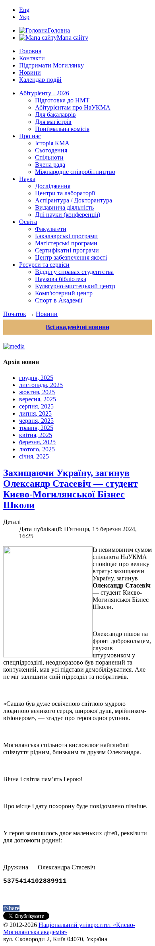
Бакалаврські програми (66, 236)
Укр (24, 16)
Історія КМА (52, 143)
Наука (27, 178)
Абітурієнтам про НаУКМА (72, 107)
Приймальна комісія (62, 128)
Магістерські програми (66, 243)
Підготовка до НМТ (62, 100)
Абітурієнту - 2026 (44, 93)
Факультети (50, 228)
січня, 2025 (34, 456)
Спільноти (49, 157)
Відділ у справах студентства (74, 271)
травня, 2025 (36, 427)
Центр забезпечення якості (71, 257)
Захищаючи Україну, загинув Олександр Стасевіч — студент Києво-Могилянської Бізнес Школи (70, 489)
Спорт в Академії (58, 300)
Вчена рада (50, 164)
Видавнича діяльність (64, 207)
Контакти (32, 58)
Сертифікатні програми (67, 250)
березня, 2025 (37, 442)
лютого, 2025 (37, 449)
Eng (24, 9)
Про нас (30, 136)
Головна (30, 51)
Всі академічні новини (77, 327)
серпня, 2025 (36, 406)
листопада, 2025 (41, 384)
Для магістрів (53, 121)
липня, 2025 (35, 413)
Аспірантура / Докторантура (73, 200)
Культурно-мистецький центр (75, 286)
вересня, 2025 (37, 399)
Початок (14, 313)
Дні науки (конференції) (67, 214)
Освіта (28, 221)
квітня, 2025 (35, 435)
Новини (30, 72)
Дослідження (52, 186)
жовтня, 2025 (37, 392)
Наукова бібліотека (60, 279)
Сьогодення (51, 150)
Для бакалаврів (55, 114)
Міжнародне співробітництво (75, 171)
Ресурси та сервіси (44, 264)
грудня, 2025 (36, 377)
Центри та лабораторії (65, 193)
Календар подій (40, 79)
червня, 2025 (36, 420)
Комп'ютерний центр (64, 293)
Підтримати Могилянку (51, 65)
